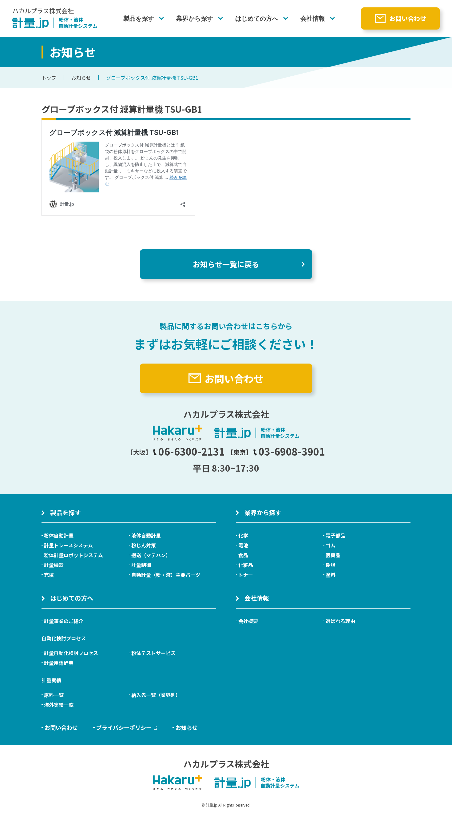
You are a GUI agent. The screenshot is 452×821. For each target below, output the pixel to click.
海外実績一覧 (58, 704)
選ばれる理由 (340, 621)
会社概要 (248, 621)
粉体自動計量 (58, 535)
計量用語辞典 (58, 662)
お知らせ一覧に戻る (226, 264)
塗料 (330, 574)
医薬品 (333, 555)
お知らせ (81, 77)
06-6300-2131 (191, 451)
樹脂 (330, 565)
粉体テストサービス (153, 653)
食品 (243, 555)
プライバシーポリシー (124, 727)
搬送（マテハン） (151, 555)
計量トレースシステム (68, 545)
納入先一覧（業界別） (155, 694)
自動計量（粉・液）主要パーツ (165, 574)
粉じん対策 (143, 545)
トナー (245, 574)
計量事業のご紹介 (63, 621)
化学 (243, 535)
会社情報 (312, 18)
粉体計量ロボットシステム (73, 555)
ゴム (330, 545)
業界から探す (194, 18)
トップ (49, 77)
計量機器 (54, 565)
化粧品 (245, 565)
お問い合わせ (407, 18)
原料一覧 (54, 694)
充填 (49, 574)
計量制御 (141, 565)
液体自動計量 (146, 535)
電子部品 (335, 535)
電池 (243, 545)
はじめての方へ (256, 18)
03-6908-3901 (292, 451)
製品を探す (138, 18)
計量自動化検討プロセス (71, 653)
